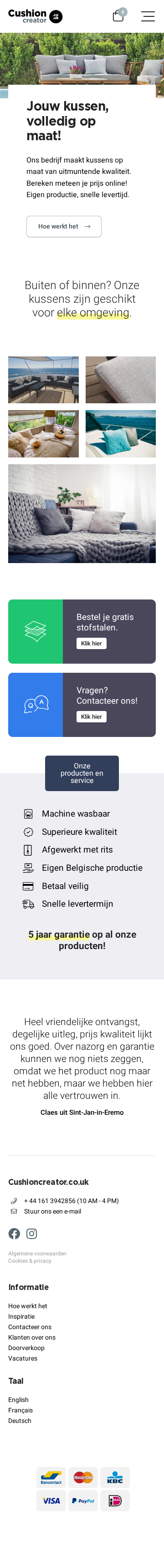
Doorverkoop (26, 1348)
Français (20, 1410)
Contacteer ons (29, 1327)
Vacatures (22, 1358)
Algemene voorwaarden (37, 1254)
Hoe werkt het (58, 226)
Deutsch (19, 1421)
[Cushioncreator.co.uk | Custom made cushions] (35, 16)
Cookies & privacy (29, 1261)
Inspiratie (21, 1316)
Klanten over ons (32, 1337)
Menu (143, 16)
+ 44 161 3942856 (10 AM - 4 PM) (71, 1201)
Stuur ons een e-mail (52, 1211)
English (18, 1400)
